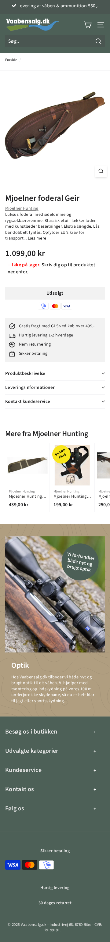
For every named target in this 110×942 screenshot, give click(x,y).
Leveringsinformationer (30, 387)
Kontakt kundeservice (27, 401)
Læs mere (37, 238)
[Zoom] (101, 171)
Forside (11, 59)
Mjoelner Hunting (21, 208)
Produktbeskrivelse (25, 373)
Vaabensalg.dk (33, 924)
